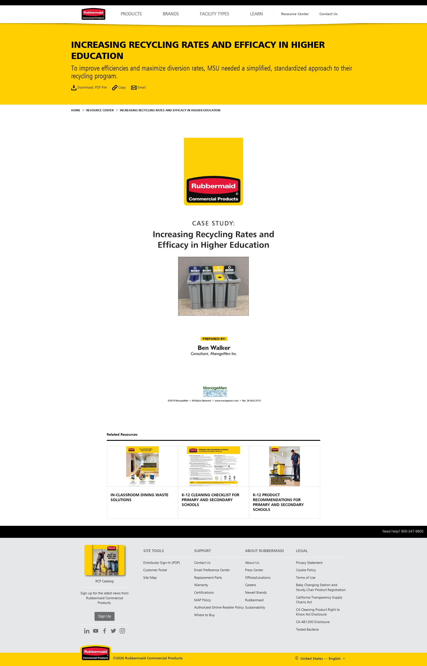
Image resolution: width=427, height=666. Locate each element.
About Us (252, 563)
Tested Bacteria (307, 630)
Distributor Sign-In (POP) (161, 563)
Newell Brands (256, 593)
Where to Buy (204, 615)
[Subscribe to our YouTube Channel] (96, 631)
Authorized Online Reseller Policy (219, 607)
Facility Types (214, 14)
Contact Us (328, 14)
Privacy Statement (309, 563)
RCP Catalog (104, 581)
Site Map (150, 578)
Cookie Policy (306, 570)
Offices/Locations (257, 578)
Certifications (204, 593)
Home (75, 110)
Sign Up (104, 616)
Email (141, 87)
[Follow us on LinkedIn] (87, 631)
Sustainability (255, 607)
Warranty (201, 585)
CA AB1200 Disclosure (313, 622)
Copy (121, 87)
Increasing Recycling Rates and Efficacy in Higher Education (170, 110)
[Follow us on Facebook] (105, 631)
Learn (256, 14)
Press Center (254, 570)
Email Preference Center (212, 570)
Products (131, 14)
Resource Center (295, 14)
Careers (250, 585)
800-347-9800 (412, 531)
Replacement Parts (208, 578)
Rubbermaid (254, 600)
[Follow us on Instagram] (122, 631)
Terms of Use (305, 578)
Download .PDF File (92, 87)
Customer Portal (155, 570)
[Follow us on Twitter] (113, 631)
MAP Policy (202, 600)
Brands (171, 14)
